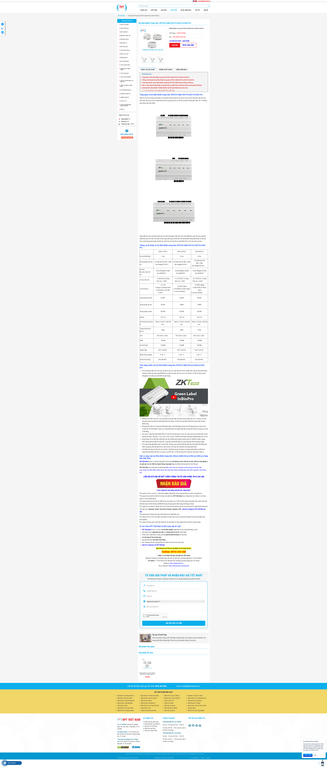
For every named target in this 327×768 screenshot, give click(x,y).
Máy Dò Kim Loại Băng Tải (148, 703)
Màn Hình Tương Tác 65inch (125, 698)
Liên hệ (208, 758)
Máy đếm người (123, 57)
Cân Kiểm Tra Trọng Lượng (125, 69)
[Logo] (122, 8)
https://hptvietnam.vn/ (177, 563)
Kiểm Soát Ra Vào (124, 39)
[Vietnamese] (196, 1)
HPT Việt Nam (144, 461)
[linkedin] (196, 725)
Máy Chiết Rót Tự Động (170, 708)
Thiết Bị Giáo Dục (124, 73)
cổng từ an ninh (183, 467)
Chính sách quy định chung (150, 722)
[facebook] (189, 725)
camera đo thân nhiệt (149, 470)
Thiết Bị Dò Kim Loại (125, 50)
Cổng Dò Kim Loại (124, 28)
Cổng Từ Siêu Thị (169, 700)
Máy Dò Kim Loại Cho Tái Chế (149, 698)
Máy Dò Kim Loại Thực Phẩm (125, 708)
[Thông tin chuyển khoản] (126, 133)
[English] (194, 1)
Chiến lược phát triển (149, 728)
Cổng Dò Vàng (191, 708)
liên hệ (206, 10)
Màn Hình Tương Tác (125, 35)
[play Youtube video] (174, 397)
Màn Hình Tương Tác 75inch (195, 695)
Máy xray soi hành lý (169, 710)
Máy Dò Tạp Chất (124, 54)
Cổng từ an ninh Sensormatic (148, 710)
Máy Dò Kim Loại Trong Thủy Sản (150, 705)
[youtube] (193, 725)
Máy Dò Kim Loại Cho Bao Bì (172, 698)
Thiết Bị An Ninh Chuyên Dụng (126, 86)
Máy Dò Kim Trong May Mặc (125, 703)
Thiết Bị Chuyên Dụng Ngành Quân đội (125, 105)
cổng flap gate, (182, 470)
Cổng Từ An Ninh (124, 24)
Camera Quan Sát (124, 97)
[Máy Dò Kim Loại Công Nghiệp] (136, 747)
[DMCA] (123, 747)
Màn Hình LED (123, 43)
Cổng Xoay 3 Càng (122, 705)
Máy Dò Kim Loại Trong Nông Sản (197, 698)
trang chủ (143, 10)
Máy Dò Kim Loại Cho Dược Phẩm (197, 705)
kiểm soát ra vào (171, 467)
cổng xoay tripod (172, 470)
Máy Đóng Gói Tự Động (194, 703)
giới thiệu (154, 10)
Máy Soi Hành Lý (124, 32)
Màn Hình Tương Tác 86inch (171, 695)
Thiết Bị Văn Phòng (125, 65)
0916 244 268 (188, 45)
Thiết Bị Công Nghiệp (125, 77)
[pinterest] (200, 725)
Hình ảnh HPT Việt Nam (150, 726)
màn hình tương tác (193, 470)
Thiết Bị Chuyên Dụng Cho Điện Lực (126, 81)
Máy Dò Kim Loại (124, 46)
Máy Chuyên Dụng (124, 61)
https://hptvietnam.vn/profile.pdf (179, 566)
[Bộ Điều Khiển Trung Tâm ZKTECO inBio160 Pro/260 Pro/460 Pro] (144, 60)
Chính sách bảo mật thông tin (151, 724)
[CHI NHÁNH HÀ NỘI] (5, 763)
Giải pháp (164, 10)
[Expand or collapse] (206, 74)
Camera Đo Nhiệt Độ (125, 93)
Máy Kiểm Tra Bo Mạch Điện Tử (126, 695)
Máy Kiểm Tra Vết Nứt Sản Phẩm (150, 695)
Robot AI (122, 109)
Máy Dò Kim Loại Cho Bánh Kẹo (126, 700)
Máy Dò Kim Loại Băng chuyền (126, 710)
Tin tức (197, 10)
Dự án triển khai (186, 10)
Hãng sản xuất (181, 69)
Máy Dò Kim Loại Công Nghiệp (196, 710)
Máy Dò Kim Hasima (146, 700)
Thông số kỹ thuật (165, 69)
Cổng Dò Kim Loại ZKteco (195, 700)
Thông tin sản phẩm (147, 70)
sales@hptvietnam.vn (204, 1)
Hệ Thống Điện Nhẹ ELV (125, 90)
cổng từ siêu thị (193, 467)
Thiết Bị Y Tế (123, 101)
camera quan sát (161, 470)
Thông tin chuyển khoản (150, 730)
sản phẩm (173, 10)
